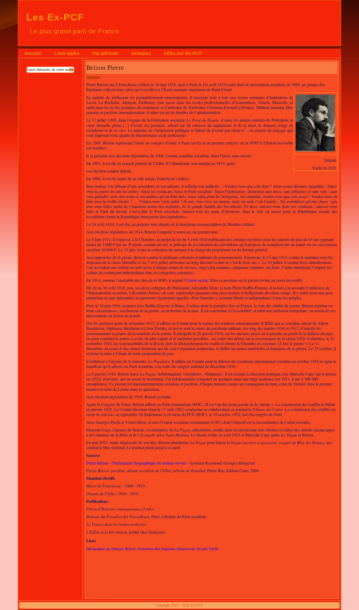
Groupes (141, 53)
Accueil (32, 53)
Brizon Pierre (105, 67)
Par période (105, 53)
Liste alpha (66, 53)
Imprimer (93, 77)
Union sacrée (197, 280)
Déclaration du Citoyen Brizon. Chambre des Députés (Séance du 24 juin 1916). (152, 549)
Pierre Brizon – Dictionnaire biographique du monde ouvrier (136, 463)
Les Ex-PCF (55, 17)
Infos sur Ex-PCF (183, 53)
